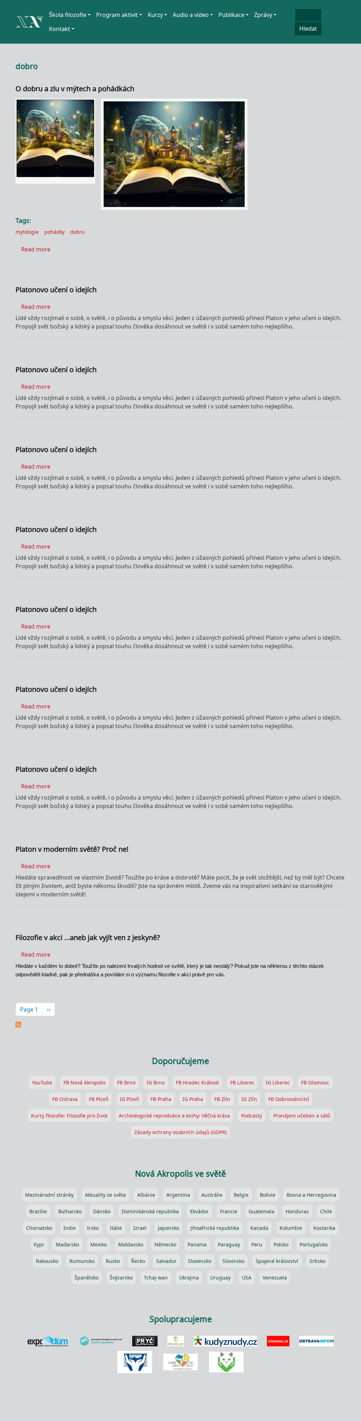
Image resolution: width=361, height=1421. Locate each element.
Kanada (259, 1228)
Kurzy (155, 15)
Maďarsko (67, 1244)
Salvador (166, 1261)
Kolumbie (291, 1228)
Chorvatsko (39, 1228)
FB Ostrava (65, 1099)
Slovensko (199, 1261)
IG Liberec (278, 1082)
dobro (77, 232)
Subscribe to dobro (18, 1024)
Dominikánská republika (150, 1211)
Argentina (178, 1194)
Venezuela (275, 1277)
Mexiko (98, 1244)
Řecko (138, 1261)
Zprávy (263, 15)
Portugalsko (314, 1244)
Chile (326, 1211)
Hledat (308, 28)
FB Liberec (242, 1082)
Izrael (140, 1228)
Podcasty (251, 1115)
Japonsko (168, 1228)
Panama (197, 1244)
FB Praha (161, 1099)
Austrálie (211, 1194)
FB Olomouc (315, 1082)
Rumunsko (81, 1261)
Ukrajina (189, 1277)
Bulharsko (70, 1211)
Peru (256, 1244)
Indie (69, 1228)
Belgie (241, 1194)
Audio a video (191, 15)
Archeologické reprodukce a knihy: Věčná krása (174, 1115)
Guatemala (261, 1211)
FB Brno (126, 1082)
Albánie (146, 1194)
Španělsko (86, 1277)
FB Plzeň (99, 1099)
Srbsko (317, 1261)
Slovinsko (233, 1261)
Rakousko (47, 1261)
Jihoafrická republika (214, 1228)
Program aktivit (117, 15)
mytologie (27, 232)
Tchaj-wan (156, 1277)
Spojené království (277, 1261)
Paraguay (229, 1244)
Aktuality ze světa (105, 1194)
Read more (35, 249)
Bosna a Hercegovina (311, 1194)
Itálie (116, 1228)
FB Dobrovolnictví (288, 1099)
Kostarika (324, 1228)
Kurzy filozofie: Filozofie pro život (69, 1115)
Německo (165, 1244)
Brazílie (38, 1211)
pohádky (54, 232)
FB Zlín (222, 1099)
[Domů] (29, 18)
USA (246, 1277)
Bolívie (267, 1194)
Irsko (93, 1228)
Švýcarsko (121, 1277)
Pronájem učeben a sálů (301, 1115)
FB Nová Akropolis (84, 1082)
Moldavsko (130, 1244)
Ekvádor (199, 1211)
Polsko (281, 1244)
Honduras (297, 1211)
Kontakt (59, 29)
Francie (228, 1211)
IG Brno (156, 1082)
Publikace (231, 15)
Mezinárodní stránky (49, 1194)
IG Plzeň (129, 1099)
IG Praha (193, 1099)
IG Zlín (249, 1099)
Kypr (38, 1244)
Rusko (113, 1261)
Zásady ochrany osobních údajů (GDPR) (180, 1132)
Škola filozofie (67, 15)
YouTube (42, 1082)
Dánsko (101, 1211)
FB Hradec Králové (197, 1082)
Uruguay (220, 1277)
